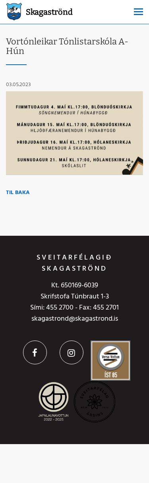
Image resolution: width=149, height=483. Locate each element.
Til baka (18, 192)
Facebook (35, 352)
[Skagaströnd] (14, 11)
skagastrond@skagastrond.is (74, 319)
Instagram (71, 352)
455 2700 (60, 308)
